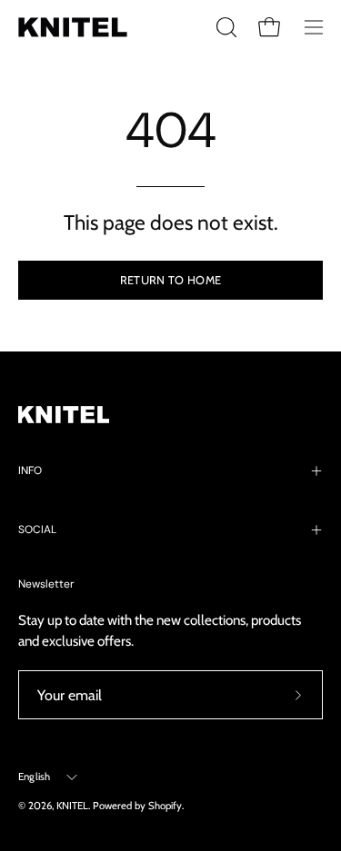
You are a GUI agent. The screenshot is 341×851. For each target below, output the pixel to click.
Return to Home (170, 280)
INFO (30, 470)
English (34, 776)
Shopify (165, 805)
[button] (224, 27)
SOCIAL (37, 529)
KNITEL (72, 805)
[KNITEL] (72, 27)
